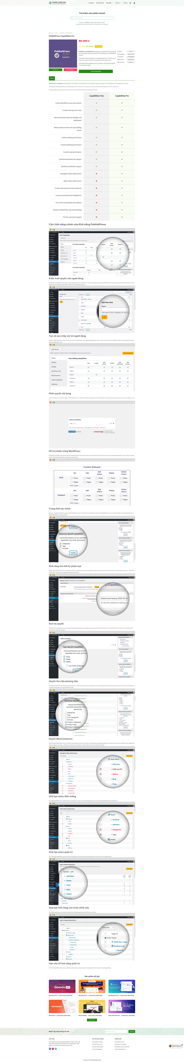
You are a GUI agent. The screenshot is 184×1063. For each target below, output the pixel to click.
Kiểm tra (131, 62)
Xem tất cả (92, 1020)
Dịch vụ (117, 3)
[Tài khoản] (134, 3)
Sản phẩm (108, 3)
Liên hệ (125, 3)
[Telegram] (56, 1049)
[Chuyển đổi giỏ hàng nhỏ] (130, 3)
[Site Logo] (57, 2)
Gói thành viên (100, 3)
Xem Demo (71, 69)
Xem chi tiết (131, 54)
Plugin (56, 33)
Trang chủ (91, 3)
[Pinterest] (53, 1049)
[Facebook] (50, 1049)
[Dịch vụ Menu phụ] (120, 2)
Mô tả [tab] (51, 78)
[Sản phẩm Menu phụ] (112, 2)
